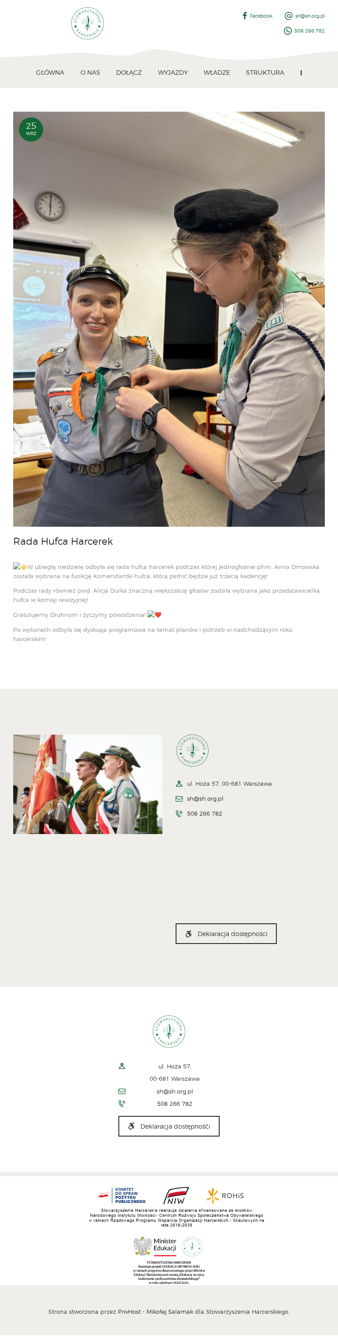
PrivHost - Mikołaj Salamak (156, 1311)
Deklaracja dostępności (233, 933)
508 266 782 (204, 813)
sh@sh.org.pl (205, 798)
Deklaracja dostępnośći (175, 1126)
